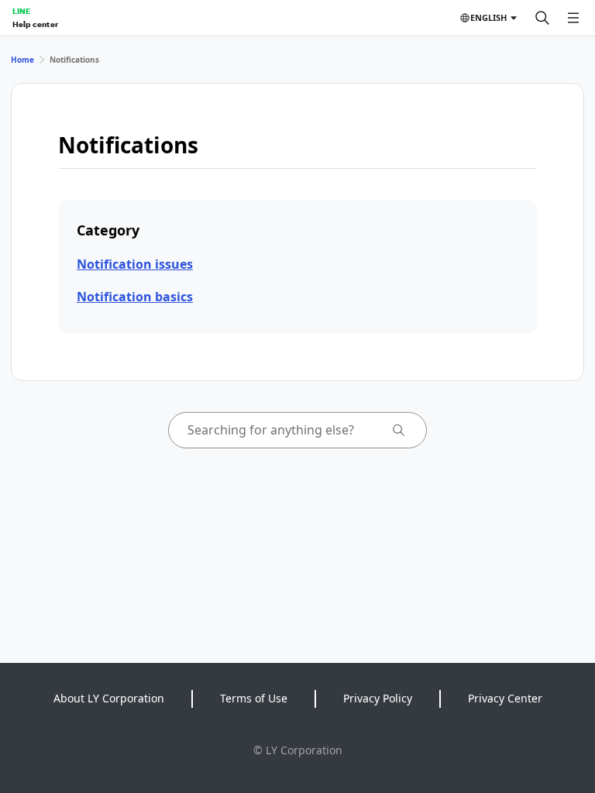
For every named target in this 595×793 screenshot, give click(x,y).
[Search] (542, 17)
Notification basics (135, 296)
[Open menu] (573, 17)
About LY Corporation (108, 698)
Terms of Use (253, 698)
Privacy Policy (377, 698)
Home (22, 59)
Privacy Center (505, 698)
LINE (21, 10)
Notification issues (135, 264)
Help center (35, 24)
